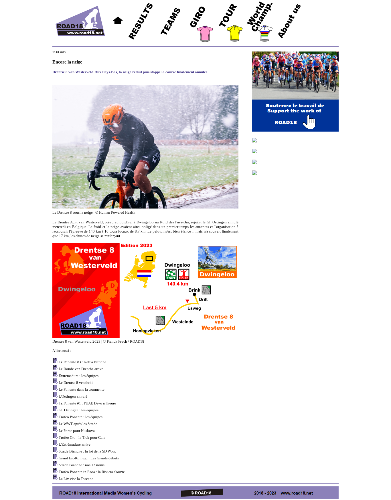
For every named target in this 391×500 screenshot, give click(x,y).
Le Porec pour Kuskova (77, 430)
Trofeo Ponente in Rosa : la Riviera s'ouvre (92, 472)
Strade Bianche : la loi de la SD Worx (87, 451)
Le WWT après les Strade (78, 424)
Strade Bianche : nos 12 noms (81, 465)
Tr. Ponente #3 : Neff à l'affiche (82, 362)
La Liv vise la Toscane (76, 479)
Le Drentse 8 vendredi (76, 382)
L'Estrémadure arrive (74, 444)
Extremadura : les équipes (78, 376)
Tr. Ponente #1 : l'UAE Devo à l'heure (87, 403)
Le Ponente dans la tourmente (81, 389)
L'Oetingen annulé (73, 396)
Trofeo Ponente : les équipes (80, 417)
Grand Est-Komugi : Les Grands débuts (89, 458)
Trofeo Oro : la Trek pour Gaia (82, 437)
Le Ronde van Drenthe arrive (81, 369)
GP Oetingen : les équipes (78, 410)
